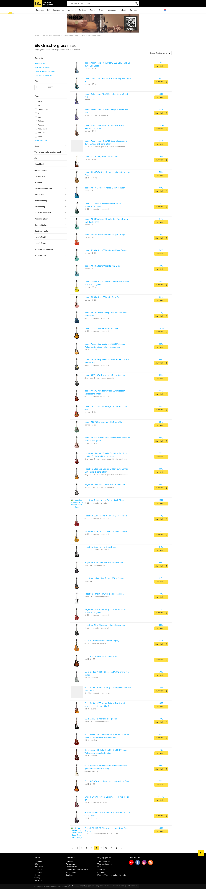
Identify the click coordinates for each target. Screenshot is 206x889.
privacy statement (128, 886)
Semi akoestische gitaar (45, 71)
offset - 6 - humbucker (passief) (97, 596)
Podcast (122, 10)
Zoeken (136, 3)
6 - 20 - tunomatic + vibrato (96, 643)
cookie (115, 886)
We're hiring (71, 872)
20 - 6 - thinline (91, 740)
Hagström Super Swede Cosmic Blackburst (104, 562)
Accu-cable (42, 129)
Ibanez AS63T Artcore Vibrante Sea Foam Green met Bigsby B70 (106, 220)
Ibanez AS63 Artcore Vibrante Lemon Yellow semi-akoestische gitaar (107, 283)
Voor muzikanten (104, 864)
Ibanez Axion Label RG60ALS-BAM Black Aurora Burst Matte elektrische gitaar (106, 142)
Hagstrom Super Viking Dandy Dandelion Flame (106, 531)
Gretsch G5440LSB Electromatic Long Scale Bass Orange (106, 829)
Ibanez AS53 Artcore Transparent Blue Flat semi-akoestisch (106, 314)
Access (40, 125)
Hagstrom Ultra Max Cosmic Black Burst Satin (105, 484)
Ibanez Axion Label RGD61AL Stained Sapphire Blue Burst (108, 80)
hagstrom (88, 581)
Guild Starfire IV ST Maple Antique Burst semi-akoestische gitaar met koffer (105, 704)
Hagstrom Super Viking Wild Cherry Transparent (106, 516)
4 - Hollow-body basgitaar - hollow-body (101, 834)
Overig (102, 10)
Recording (101, 872)
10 (106, 848)
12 (116, 848)
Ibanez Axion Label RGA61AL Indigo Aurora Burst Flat (106, 111)
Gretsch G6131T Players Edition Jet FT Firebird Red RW (107, 798)
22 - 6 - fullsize (91, 443)
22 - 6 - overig (90, 709)
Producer (40, 10)
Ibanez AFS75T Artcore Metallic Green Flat (103, 422)
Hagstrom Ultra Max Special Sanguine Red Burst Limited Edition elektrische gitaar (106, 454)
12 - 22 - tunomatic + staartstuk (97, 693)
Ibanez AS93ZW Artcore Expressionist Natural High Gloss (107, 173)
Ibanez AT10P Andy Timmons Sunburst (101, 156)
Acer (39, 137)
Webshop (112, 10)
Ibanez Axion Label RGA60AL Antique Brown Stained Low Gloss (104, 126)
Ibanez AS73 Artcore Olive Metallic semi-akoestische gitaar (103, 205)
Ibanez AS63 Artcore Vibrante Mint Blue (102, 266)
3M (38, 105)
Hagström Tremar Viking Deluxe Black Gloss (104, 500)
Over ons (133, 10)
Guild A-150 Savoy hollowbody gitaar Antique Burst (107, 781)
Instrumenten (58, 10)
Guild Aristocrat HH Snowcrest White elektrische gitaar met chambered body (106, 767)
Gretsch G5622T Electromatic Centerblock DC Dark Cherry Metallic (107, 814)
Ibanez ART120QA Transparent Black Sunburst (105, 375)
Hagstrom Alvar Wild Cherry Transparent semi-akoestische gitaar (105, 611)
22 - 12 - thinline (91, 677)
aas (39, 117)
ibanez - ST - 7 (90, 100)
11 (111, 848)
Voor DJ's (101, 867)
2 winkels (159, 66)
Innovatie (72, 10)
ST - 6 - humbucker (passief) (96, 115)
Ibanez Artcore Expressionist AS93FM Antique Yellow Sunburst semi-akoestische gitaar (105, 345)
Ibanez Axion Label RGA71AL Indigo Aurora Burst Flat (106, 95)
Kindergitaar (40, 63)
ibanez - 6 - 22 (90, 190)
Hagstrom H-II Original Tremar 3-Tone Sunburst (105, 578)
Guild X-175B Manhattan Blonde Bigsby (102, 640)
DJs (36, 864)
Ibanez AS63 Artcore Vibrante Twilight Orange (105, 234)
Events (92, 10)
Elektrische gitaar (55, 45)
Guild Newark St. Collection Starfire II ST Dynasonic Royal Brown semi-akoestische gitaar (107, 736)
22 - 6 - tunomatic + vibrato (96, 802)
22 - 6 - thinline (91, 178)
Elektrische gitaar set (43, 75)
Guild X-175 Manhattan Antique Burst (101, 656)
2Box (39, 101)
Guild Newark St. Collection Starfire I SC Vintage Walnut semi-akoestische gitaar (106, 751)
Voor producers (103, 861)
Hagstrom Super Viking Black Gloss (100, 547)
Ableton (40, 121)
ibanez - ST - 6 (90, 68)
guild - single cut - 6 (93, 771)
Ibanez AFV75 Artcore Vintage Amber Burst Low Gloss (106, 408)
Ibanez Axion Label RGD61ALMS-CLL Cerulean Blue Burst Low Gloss (107, 64)
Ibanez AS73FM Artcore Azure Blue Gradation (105, 188)
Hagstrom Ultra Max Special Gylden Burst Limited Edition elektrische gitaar (106, 470)
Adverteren (70, 864)
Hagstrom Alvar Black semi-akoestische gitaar (105, 625)
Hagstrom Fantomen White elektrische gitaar (104, 594)
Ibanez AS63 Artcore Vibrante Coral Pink (103, 297)
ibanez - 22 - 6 (90, 287)
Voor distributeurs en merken (78, 869)
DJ (48, 10)
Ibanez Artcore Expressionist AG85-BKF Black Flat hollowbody (107, 361)
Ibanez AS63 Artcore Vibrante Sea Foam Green (105, 250)
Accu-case (41, 133)
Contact (69, 875)
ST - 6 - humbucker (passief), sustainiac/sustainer (105, 146)
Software (101, 869)
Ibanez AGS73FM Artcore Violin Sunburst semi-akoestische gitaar (105, 392)
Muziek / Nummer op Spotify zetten (112, 875)
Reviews (82, 10)
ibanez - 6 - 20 (91, 412)
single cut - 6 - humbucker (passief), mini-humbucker (106, 459)
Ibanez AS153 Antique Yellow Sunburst (101, 328)
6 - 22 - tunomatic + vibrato (96, 503)
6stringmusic (42, 109)
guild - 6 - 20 (90, 659)
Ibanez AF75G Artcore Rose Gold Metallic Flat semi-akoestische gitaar (107, 439)
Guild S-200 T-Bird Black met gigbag (101, 719)
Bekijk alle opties (41, 140)
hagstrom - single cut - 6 (95, 565)
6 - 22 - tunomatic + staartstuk (97, 209)
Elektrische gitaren (43, 67)
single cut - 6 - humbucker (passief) (99, 378)
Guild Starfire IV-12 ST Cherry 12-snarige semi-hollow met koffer (108, 689)
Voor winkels (71, 867)
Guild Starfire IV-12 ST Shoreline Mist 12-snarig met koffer (107, 673)
